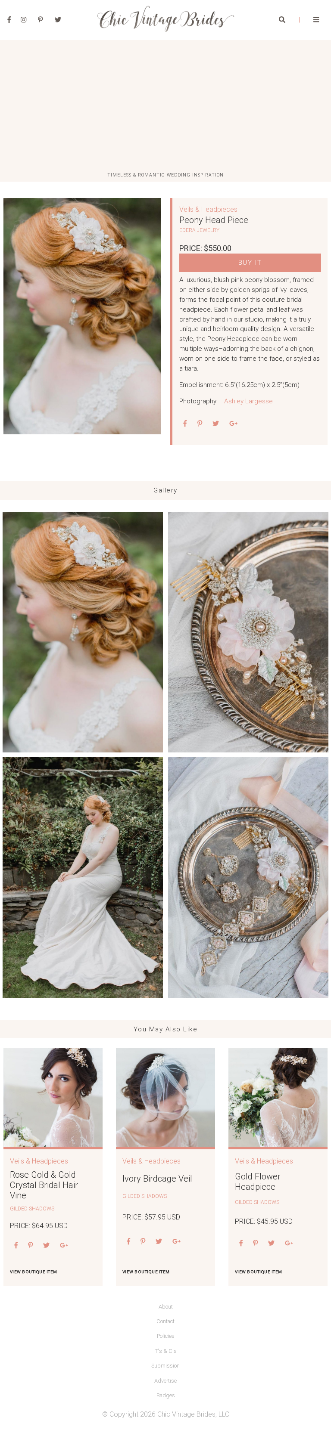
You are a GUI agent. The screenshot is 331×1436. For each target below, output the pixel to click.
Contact (165, 1321)
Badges (165, 1395)
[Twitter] (58, 20)
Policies (166, 1336)
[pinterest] (199, 424)
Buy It (250, 262)
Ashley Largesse (248, 401)
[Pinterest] (40, 20)
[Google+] (233, 424)
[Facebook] (9, 20)
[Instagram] (23, 20)
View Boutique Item (33, 1271)
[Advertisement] (165, 106)
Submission (165, 1365)
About (166, 1306)
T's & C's (166, 1351)
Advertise (165, 1380)
